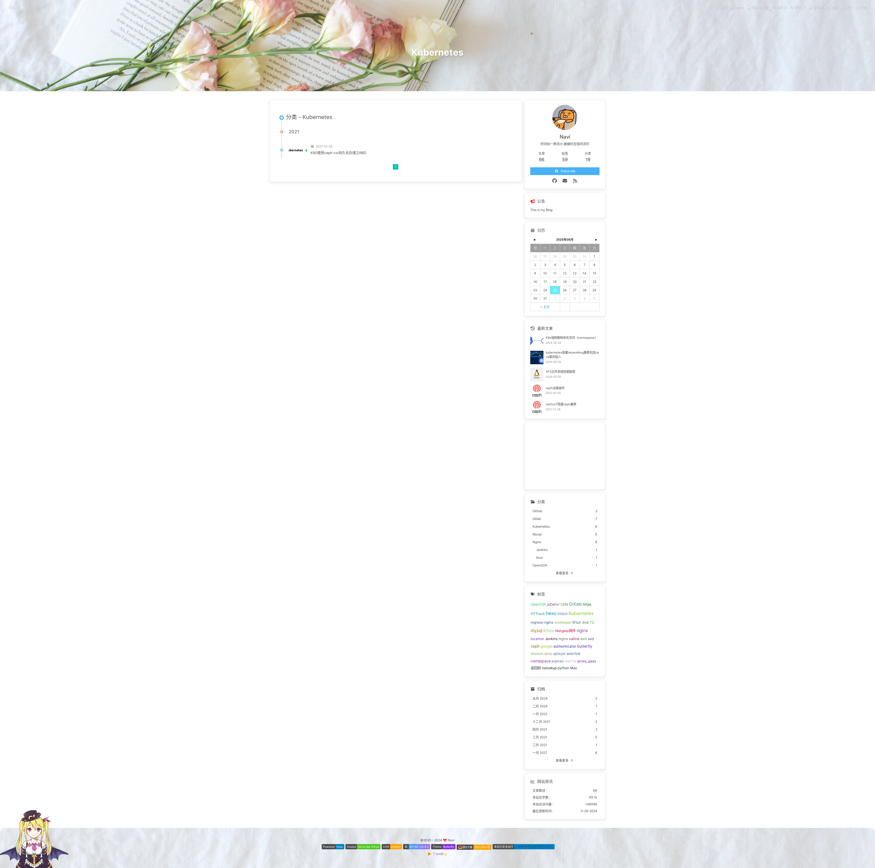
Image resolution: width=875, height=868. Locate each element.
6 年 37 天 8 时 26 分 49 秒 (534, 846)
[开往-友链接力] (437, 855)
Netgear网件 (565, 631)
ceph (535, 646)
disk (585, 622)
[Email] (565, 180)
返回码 (536, 668)
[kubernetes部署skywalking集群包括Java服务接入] (537, 357)
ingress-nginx (542, 622)
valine (574, 638)
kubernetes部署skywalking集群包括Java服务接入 (572, 355)
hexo (551, 613)
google (546, 646)
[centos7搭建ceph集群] (537, 407)
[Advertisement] (565, 456)
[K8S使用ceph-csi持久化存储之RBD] (298, 150)
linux (576, 622)
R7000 (548, 631)
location (537, 639)
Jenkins (551, 639)
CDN (564, 604)
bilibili (563, 614)
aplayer (559, 653)
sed (591, 639)
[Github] (555, 180)
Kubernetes (581, 613)
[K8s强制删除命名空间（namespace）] (537, 340)
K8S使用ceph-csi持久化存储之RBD (338, 153)
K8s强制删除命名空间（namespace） (572, 337)
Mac (573, 668)
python (563, 668)
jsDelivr (553, 604)
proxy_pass (586, 661)
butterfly (584, 646)
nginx (582, 630)
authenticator (564, 646)
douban (537, 653)
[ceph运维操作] (537, 391)
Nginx (563, 639)
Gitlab (575, 604)
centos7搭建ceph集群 (561, 404)
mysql (536, 630)
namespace (541, 661)
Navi (12, 6)
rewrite (570, 661)
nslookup (549, 668)
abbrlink (573, 653)
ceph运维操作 (555, 388)
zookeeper (562, 622)
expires (557, 661)
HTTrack (538, 614)
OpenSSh (538, 604)
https (587, 604)
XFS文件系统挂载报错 (560, 371)
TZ (592, 622)
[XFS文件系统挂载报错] (537, 374)
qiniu (548, 653)
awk (583, 639)
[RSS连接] (575, 180)
